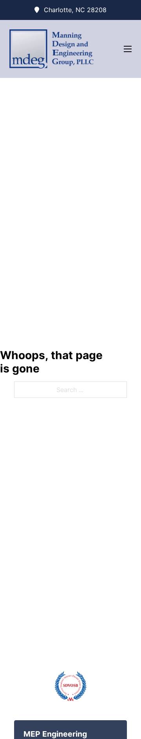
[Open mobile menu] (128, 49)
